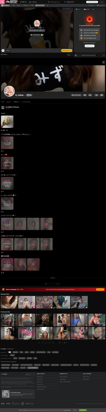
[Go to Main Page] (12, 2)
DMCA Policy (39, 381)
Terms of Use (39, 379)
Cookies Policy (40, 384)
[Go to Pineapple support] (22, 403)
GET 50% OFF (100, 289)
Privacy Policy (40, 376)
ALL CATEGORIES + (33, 367)
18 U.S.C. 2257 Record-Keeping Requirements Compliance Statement (90, 403)
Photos (26, 5)
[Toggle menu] (2, 2)
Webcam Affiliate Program (65, 381)
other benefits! (92, 42)
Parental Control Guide (41, 386)
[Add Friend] (96, 95)
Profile (13, 5)
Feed (32, 5)
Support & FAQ (86, 376)
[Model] (103, 62)
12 (3, 272)
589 (4, 130)
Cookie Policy (67, 410)
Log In (102, 2)
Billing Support (86, 379)
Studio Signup (63, 379)
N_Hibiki (3, 349)
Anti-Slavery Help (40, 389)
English (29, 374)
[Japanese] (10, 352)
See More (52, 277)
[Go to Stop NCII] (29, 404)
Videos (19, 5)
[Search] (65, 2)
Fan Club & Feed (26, 101)
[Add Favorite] (3, 50)
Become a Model (63, 376)
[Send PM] (102, 95)
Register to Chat (89, 45)
